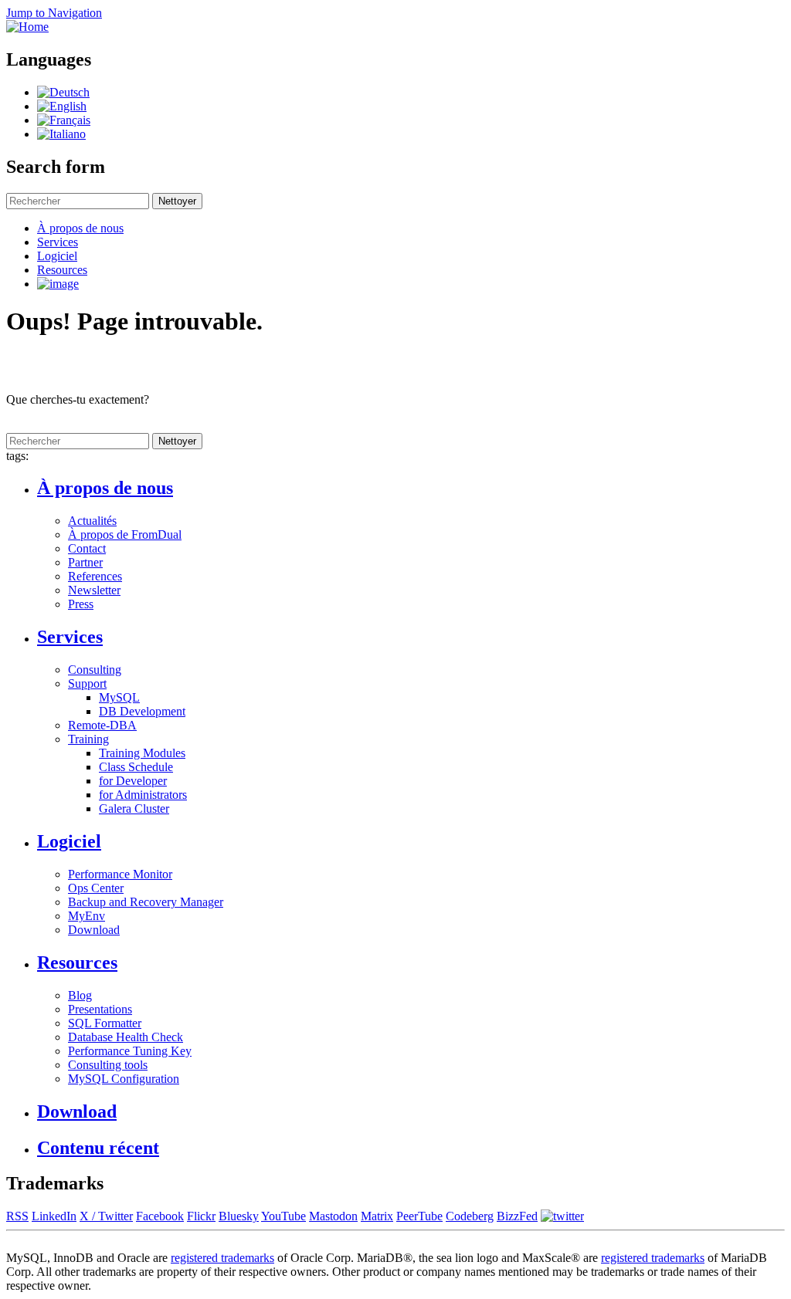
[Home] (27, 26)
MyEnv (86, 915)
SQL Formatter (104, 1023)
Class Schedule (136, 766)
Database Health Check (125, 1037)
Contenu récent (98, 1148)
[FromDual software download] (58, 283)
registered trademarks (222, 1257)
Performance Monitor (120, 874)
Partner (85, 562)
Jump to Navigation (54, 12)
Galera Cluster (134, 808)
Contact (87, 548)
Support (87, 683)
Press (80, 604)
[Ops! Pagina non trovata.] (61, 133)
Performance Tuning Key (130, 1050)
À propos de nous (80, 228)
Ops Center (96, 888)
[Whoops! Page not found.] (62, 106)
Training (88, 739)
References (95, 576)
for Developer (133, 780)
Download (94, 929)
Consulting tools (108, 1064)
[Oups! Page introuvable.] (63, 120)
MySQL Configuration (123, 1078)
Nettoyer (177, 201)
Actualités (92, 520)
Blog (80, 995)
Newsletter (94, 590)
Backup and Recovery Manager (145, 901)
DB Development (142, 711)
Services (57, 242)
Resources (62, 269)
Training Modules (142, 752)
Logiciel (57, 255)
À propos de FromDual (125, 534)
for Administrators (143, 794)
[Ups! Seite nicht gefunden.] (63, 92)
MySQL (119, 697)
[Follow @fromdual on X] (562, 1216)
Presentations (100, 1009)
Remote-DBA (102, 725)
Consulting (94, 669)
